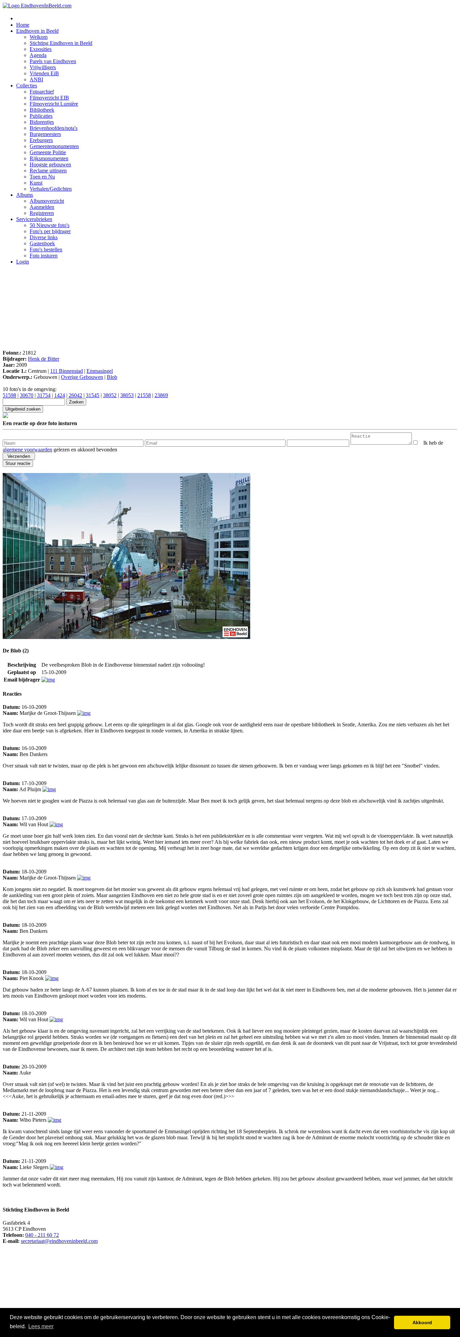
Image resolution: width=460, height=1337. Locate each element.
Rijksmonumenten (49, 158)
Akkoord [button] (422, 1322)
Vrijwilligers (43, 67)
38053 (127, 395)
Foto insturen (44, 255)
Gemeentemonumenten (54, 146)
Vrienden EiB (44, 73)
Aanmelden (42, 207)
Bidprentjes (42, 122)
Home (22, 25)
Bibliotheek (42, 110)
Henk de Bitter (43, 359)
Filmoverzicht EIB (49, 98)
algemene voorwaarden (27, 449)
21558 (144, 395)
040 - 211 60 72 (42, 1235)
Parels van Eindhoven (53, 61)
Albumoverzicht (47, 201)
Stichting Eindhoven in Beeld (61, 43)
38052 (110, 395)
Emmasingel (100, 371)
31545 (92, 395)
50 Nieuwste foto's (49, 225)
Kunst (36, 183)
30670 (26, 395)
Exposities (41, 49)
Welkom (38, 37)
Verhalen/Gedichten (51, 189)
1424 (59, 395)
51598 (9, 395)
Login (22, 261)
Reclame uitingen (48, 170)
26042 (75, 395)
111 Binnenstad (66, 371)
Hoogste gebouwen (50, 164)
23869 (161, 395)
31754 (44, 395)
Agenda (38, 55)
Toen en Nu (42, 176)
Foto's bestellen (46, 249)
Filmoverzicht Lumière (54, 104)
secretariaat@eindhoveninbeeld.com (59, 1241)
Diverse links (44, 237)
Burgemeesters (45, 134)
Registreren (42, 213)
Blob (112, 377)
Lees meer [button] (41, 1326)
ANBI (36, 79)
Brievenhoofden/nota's (53, 128)
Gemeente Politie (48, 152)
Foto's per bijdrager (50, 231)
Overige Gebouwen (82, 377)
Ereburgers (41, 140)
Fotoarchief (42, 91)
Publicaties (41, 116)
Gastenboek (42, 243)
